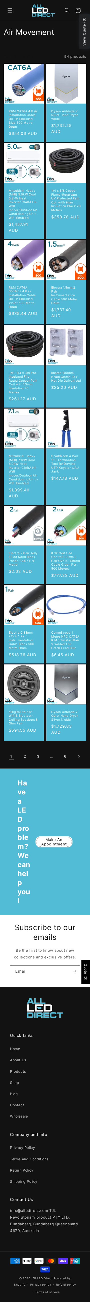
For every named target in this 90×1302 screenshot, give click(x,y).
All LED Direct (42, 1278)
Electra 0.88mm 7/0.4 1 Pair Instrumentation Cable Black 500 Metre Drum (21, 640)
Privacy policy (40, 1284)
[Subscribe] (74, 971)
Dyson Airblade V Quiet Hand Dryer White (64, 115)
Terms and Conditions (29, 1159)
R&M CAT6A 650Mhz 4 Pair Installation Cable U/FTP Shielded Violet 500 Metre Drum (22, 297)
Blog (14, 1094)
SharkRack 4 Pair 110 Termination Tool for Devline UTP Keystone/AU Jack (65, 463)
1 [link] (11, 756)
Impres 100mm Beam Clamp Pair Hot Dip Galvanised (66, 376)
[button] (10, 10)
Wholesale (19, 1116)
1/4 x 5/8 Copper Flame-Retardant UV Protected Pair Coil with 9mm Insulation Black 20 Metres (66, 200)
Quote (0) (86, 972)
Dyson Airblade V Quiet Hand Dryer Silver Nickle (64, 715)
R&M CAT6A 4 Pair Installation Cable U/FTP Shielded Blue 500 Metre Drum (23, 118)
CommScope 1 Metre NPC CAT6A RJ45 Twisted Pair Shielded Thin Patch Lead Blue (65, 640)
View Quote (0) (84, 31)
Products (18, 1071)
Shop (14, 1082)
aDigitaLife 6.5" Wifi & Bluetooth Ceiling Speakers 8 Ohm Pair (23, 717)
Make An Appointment (54, 841)
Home (15, 1049)
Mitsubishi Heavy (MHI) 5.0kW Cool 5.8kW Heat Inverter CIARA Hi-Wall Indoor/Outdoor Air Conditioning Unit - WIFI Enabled (23, 203)
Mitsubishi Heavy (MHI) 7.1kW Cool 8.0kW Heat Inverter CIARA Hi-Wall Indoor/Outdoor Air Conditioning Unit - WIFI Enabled (23, 469)
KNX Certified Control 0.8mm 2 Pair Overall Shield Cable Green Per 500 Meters (65, 560)
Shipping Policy (24, 1181)
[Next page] (78, 756)
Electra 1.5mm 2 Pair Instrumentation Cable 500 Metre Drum (64, 295)
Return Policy (22, 1170)
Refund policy (66, 1284)
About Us (18, 1060)
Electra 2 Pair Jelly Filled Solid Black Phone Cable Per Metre (23, 559)
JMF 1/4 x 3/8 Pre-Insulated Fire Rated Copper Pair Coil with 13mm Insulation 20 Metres (23, 382)
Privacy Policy (22, 1147)
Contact (17, 1105)
